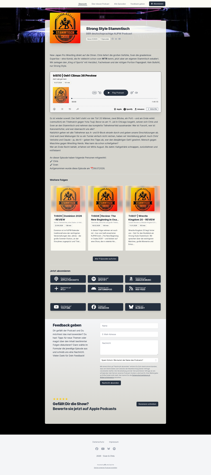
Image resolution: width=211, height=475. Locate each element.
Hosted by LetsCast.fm (105, 465)
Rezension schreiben (147, 404)
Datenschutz (98, 442)
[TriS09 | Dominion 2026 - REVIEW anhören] (68, 199)
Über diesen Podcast (100, 4)
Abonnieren (158, 4)
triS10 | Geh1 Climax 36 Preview (74, 75)
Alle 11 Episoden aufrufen (105, 259)
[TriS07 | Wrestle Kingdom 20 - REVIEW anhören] (143, 199)
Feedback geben (138, 4)
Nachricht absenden (110, 383)
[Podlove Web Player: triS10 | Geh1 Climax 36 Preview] (105, 98)
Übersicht (83, 4)
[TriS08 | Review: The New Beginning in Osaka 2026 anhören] (105, 199)
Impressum (114, 442)
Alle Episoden (120, 4)
